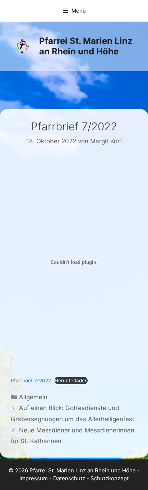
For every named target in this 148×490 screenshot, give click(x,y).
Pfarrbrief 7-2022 (31, 380)
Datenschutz (69, 478)
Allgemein (33, 397)
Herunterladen (71, 380)
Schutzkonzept (110, 478)
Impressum (33, 478)
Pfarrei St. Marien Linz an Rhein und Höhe (86, 46)
